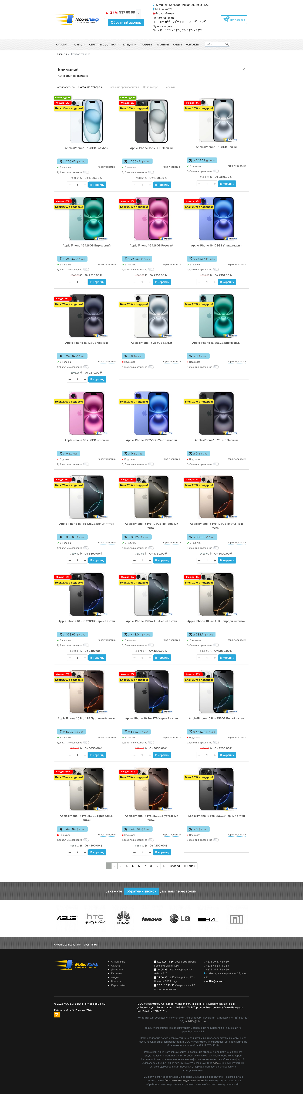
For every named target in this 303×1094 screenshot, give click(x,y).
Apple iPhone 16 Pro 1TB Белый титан (151, 621)
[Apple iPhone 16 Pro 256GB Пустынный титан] (151, 789)
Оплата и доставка (102, 44)
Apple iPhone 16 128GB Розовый (151, 245)
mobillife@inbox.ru (195, 1021)
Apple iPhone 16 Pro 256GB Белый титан (216, 718)
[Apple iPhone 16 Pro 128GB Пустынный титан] (216, 497)
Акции (177, 44)
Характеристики (107, 166)
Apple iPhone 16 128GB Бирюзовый (87, 245)
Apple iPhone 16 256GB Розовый (87, 440)
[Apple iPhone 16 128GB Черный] (86, 316)
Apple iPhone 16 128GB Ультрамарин (216, 245)
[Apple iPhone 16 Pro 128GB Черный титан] (86, 594)
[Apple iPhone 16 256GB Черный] (216, 413)
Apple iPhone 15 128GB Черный (151, 148)
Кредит (128, 44)
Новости (116, 981)
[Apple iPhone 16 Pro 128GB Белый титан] (86, 497)
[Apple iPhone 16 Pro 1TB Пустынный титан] (86, 692)
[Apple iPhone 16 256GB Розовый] (86, 413)
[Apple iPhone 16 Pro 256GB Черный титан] (216, 789)
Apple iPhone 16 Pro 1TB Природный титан (216, 621)
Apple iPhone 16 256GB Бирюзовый (216, 342)
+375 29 (217, 961)
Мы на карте (164, 9)
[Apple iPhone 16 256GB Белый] (151, 316)
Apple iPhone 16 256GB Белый (151, 342)
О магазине (118, 961)
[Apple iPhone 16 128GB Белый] (216, 120)
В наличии (169, 86)
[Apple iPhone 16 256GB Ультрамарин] (151, 413)
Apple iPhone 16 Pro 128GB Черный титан (86, 621)
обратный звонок (141, 891)
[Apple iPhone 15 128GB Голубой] (86, 121)
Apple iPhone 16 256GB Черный (216, 440)
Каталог (61, 44)
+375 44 (217, 965)
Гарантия (162, 44)
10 (164, 866)
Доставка (117, 969)
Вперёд (175, 866)
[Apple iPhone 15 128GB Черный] (151, 121)
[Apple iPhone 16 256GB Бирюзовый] (216, 316)
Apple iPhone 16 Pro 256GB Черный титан (216, 816)
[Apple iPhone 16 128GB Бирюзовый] (86, 219)
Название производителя (124, 86)
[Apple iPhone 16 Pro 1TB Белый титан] (151, 594)
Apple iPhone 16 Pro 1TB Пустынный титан (86, 718)
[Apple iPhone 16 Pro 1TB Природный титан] (216, 594)
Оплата (115, 965)
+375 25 (217, 969)
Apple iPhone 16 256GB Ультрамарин (151, 440)
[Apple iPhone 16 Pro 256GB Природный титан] (86, 789)
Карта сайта (118, 985)
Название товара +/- (91, 87)
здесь (216, 1062)
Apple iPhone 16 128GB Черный (86, 342)
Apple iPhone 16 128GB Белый (216, 147)
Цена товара (150, 86)
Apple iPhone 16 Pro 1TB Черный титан (151, 718)
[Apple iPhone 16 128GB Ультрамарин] (216, 219)
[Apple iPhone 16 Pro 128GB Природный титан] (151, 497)
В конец (189, 866)
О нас (78, 44)
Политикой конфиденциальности (184, 1080)
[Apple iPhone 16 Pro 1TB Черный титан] (151, 692)
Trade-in (146, 44)
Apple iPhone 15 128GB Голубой (86, 148)
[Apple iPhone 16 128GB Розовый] (151, 219)
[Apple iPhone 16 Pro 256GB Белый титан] (216, 692)
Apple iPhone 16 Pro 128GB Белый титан (86, 523)
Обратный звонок (126, 22)
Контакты (192, 44)
